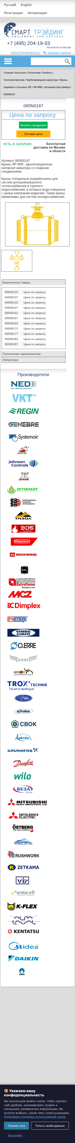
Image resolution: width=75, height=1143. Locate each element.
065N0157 (11, 318)
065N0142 (11, 302)
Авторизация (37, 13)
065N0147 (11, 307)
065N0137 (11, 297)
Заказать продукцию (33, 125)
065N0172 (11, 328)
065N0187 (11, 344)
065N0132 (11, 292)
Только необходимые (50, 1125)
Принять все (16, 1125)
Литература (10, 359)
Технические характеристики (22, 353)
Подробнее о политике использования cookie (35, 1116)
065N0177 (11, 333)
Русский (10, 5)
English (26, 5)
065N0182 (11, 339)
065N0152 (11, 313)
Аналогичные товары (16, 282)
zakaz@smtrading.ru (25, 52)
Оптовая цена (33, 134)
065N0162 (11, 323)
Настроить (15, 1135)
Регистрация (13, 13)
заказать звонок (59, 52)
